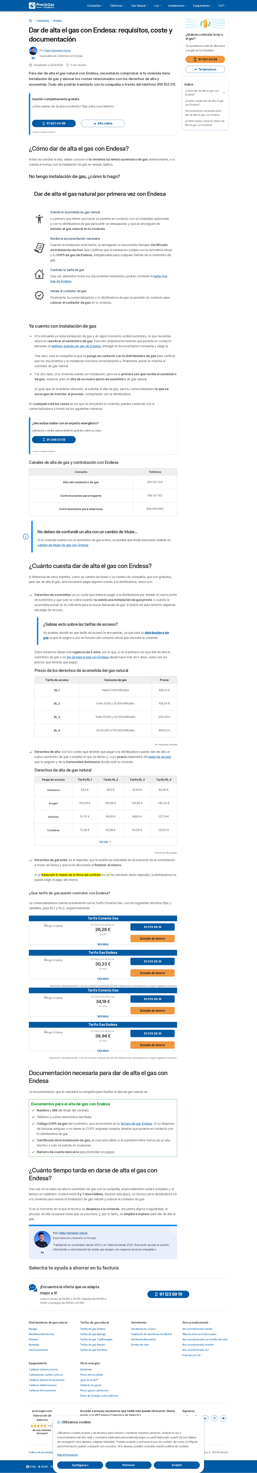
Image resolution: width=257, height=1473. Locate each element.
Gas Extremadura (38, 1349)
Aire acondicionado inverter (198, 1344)
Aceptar (177, 1465)
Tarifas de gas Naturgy (93, 1334)
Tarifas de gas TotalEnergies (96, 1339)
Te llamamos (207, 69)
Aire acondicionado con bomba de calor (205, 1339)
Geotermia (86, 1369)
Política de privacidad (41, 1452)
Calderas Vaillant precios (43, 1385)
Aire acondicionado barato (197, 1328)
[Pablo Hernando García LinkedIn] (33, 57)
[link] (42, 1422)
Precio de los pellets (91, 1374)
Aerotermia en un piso (143, 1328)
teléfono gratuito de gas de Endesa (75, 346)
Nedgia (33, 1328)
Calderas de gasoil (90, 1385)
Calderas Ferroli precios (42, 1390)
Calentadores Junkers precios (46, 1374)
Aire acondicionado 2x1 (195, 1349)
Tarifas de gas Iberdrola (93, 1349)
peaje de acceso (159, 757)
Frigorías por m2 (191, 1355)
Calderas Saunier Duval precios (46, 1379)
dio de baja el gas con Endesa (88, 657)
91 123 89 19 (170, 1294)
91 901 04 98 (207, 59)
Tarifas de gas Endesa (92, 1328)
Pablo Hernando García (57, 50)
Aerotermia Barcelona (143, 1339)
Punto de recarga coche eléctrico (99, 1395)
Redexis (33, 1339)
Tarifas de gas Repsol (92, 1344)
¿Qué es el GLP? (89, 1379)
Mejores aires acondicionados (199, 1334)
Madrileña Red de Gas (41, 1334)
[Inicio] (31, 20)
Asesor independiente (43, 132)
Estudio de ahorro (152, 938)
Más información (67, 1455)
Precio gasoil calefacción (94, 1390)
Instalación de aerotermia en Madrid (151, 1334)
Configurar (80, 1465)
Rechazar (128, 1465)
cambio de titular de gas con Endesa (62, 545)
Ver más (103, 841)
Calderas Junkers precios (43, 1369)
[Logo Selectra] (41, 5)
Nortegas (34, 1344)
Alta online (105, 123)
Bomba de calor (140, 1344)
